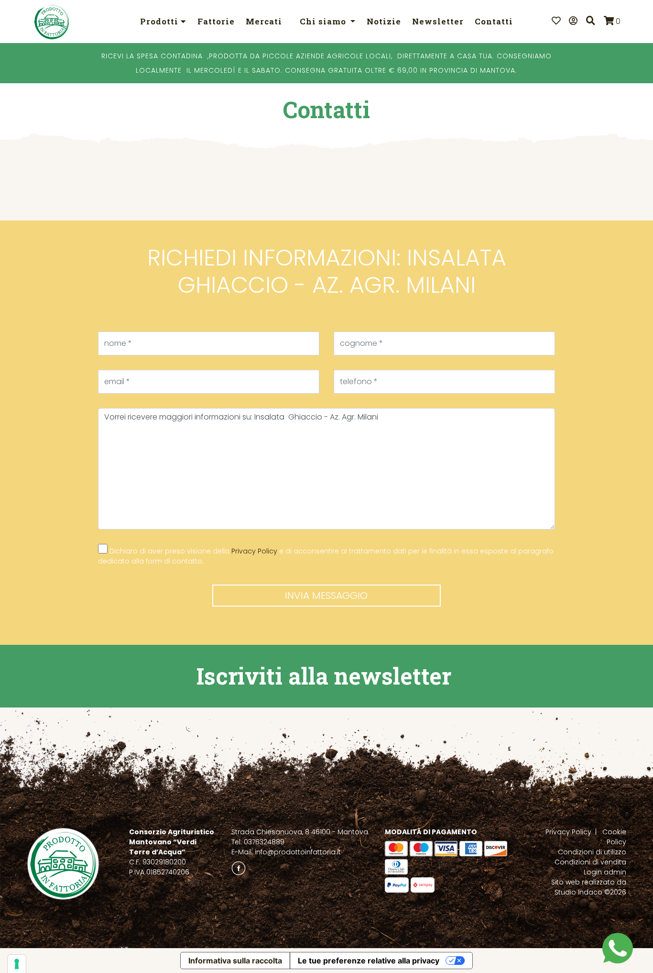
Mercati (264, 21)
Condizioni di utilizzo (592, 852)
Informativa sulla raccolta (235, 960)
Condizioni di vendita (590, 862)
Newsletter (438, 21)
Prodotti (160, 21)
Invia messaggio (326, 595)
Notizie (384, 21)
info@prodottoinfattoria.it (298, 852)
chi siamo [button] (324, 21)
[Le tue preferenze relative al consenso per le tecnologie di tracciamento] (17, 964)
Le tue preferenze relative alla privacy (368, 960)
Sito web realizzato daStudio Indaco (588, 887)
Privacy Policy (254, 551)
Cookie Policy (614, 837)
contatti (494, 21)
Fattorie (216, 21)
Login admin (605, 872)
